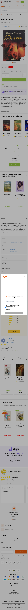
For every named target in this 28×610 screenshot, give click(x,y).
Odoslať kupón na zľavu (14, 323)
